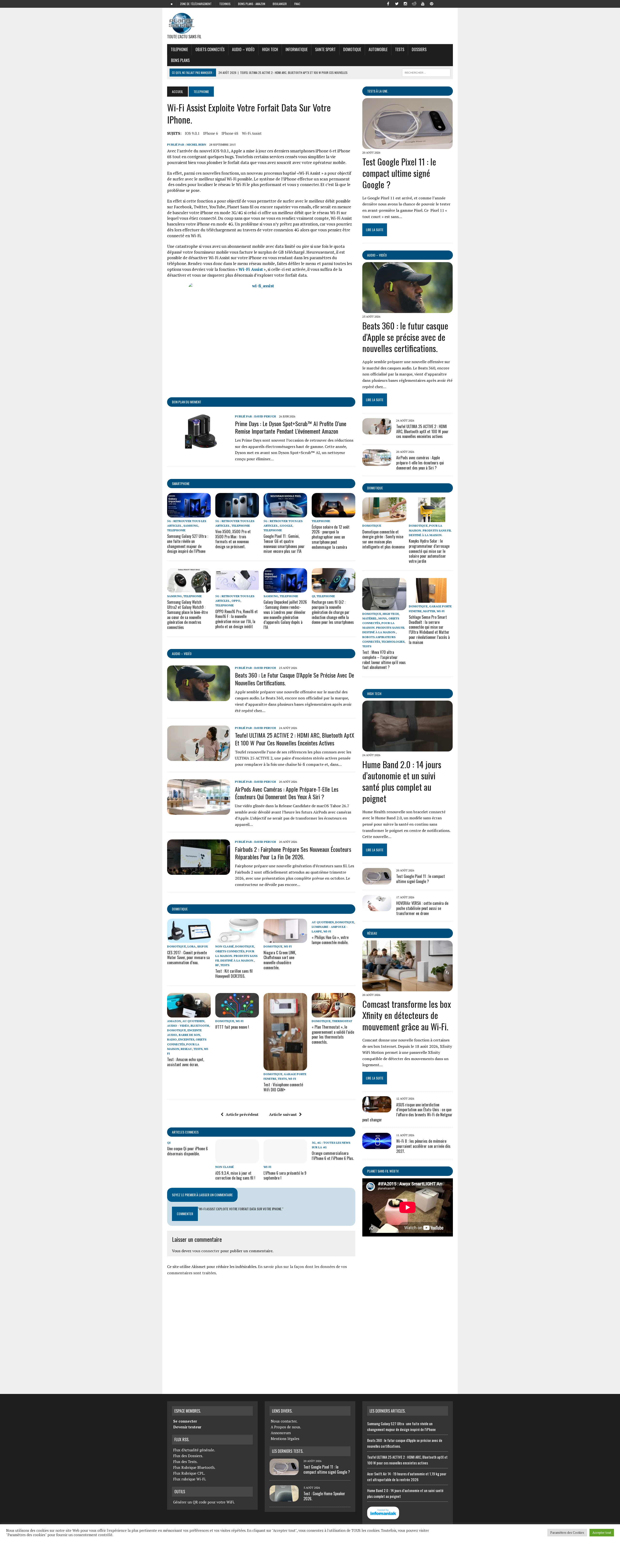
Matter (429, 611)
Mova (382, 618)
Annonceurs (281, 1432)
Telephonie (179, 49)
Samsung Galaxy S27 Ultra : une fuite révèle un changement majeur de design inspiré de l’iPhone (187, 543)
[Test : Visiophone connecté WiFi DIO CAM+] (285, 1067)
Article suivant (283, 1114)
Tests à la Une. (377, 91)
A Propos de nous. (286, 1426)
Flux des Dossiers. (188, 1455)
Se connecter (185, 1421)
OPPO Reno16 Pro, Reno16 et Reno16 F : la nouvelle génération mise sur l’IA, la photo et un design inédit (236, 619)
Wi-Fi (288, 946)
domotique (180, 908)
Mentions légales (285, 1438)
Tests (399, 49)
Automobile (378, 49)
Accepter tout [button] (601, 1532)
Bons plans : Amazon (251, 4)
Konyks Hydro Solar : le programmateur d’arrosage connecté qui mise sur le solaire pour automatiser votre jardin (429, 551)
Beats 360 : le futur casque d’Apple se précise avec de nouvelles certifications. (294, 679)
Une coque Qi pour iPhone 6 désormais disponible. (187, 1151)
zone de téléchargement (196, 4)
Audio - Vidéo (178, 1025)
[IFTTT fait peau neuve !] (237, 1014)
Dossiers (419, 49)
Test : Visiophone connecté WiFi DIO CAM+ (283, 1087)
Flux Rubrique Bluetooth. (194, 1467)
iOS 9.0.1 (192, 133)
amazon (174, 1021)
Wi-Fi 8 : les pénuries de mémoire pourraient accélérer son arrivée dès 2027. (423, 1146)
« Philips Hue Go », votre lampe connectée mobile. (330, 939)
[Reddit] (414, 3)
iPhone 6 (210, 133)
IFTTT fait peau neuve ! (232, 1027)
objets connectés (210, 49)
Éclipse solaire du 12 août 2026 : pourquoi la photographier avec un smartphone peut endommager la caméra (330, 537)
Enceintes (186, 1039)
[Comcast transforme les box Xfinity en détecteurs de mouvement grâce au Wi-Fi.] (407, 988)
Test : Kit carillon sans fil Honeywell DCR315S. (234, 973)
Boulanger (280, 4)
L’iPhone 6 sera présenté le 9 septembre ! (285, 1175)
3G (314, 1142)
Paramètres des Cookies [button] (567, 1532)
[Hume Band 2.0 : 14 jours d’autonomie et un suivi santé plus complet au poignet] (407, 748)
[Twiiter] (397, 3)
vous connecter (205, 1250)
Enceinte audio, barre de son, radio (184, 1034)
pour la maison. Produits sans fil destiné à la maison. (236, 955)
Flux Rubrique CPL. (189, 1473)
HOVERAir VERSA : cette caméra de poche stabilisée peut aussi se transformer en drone (422, 908)
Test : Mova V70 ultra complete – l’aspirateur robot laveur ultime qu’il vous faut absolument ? (384, 659)
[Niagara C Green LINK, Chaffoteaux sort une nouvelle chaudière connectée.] (285, 939)
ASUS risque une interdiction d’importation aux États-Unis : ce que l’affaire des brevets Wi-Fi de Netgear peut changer (407, 1112)
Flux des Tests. (185, 1461)
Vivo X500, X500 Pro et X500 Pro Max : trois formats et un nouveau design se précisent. (233, 539)
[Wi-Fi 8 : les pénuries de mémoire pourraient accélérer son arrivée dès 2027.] (376, 1145)
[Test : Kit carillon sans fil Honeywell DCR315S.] (237, 939)
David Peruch (265, 416)
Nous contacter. (284, 1421)
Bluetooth (200, 1025)
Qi (313, 596)
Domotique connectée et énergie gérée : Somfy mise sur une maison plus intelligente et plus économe (383, 539)
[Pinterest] (431, 3)
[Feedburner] (440, 3)
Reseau (186, 1049)
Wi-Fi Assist (252, 133)
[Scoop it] (449, 3)
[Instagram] (405, 3)
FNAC (297, 4)
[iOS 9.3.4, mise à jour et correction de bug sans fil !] (237, 1160)
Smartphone (181, 483)
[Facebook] (388, 3)
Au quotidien (323, 922)
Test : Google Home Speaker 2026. (324, 1496)
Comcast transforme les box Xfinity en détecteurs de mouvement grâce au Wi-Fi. (406, 1015)
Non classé (224, 946)
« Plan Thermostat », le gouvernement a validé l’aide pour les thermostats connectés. (333, 1034)
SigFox (202, 946)
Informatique (297, 49)
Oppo (236, 600)
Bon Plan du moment (186, 401)
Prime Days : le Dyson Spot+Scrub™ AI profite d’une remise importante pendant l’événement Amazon (290, 427)
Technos (225, 4)
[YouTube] (423, 3)
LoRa (191, 946)
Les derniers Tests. (287, 1451)
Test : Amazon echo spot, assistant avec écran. (185, 1061)
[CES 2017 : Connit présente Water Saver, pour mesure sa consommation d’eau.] (189, 939)
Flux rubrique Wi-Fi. (189, 1479)
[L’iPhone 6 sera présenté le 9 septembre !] (285, 1160)
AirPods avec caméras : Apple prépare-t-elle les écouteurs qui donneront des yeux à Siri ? (286, 793)
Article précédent (242, 1114)
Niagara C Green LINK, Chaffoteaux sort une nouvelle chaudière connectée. (280, 960)
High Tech (270, 49)
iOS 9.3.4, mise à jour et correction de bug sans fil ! (235, 1175)
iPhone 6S (230, 133)
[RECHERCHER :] (426, 72)
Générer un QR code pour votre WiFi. (204, 1502)
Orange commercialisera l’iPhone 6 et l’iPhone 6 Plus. (333, 1155)
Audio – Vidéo (243, 49)
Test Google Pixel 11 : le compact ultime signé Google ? (399, 173)
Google (286, 525)
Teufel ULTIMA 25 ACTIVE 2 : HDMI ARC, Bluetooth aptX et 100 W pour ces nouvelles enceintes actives (294, 739)
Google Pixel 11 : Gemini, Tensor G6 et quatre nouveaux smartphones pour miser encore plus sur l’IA (284, 543)
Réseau (372, 933)
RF (217, 965)
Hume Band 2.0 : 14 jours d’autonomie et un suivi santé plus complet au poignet (401, 781)
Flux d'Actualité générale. (194, 1449)
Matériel (369, 618)
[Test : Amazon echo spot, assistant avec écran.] (189, 1014)
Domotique (352, 49)
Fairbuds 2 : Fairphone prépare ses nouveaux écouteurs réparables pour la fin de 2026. (293, 853)
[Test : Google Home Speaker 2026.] (284, 1498)
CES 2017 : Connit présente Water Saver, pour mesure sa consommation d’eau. (188, 958)
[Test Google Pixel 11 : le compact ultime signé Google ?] (407, 146)
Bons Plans (180, 60)
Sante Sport (325, 49)
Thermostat (342, 1021)
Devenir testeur (187, 1426)
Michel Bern (196, 144)
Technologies (392, 641)
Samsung (190, 525)
